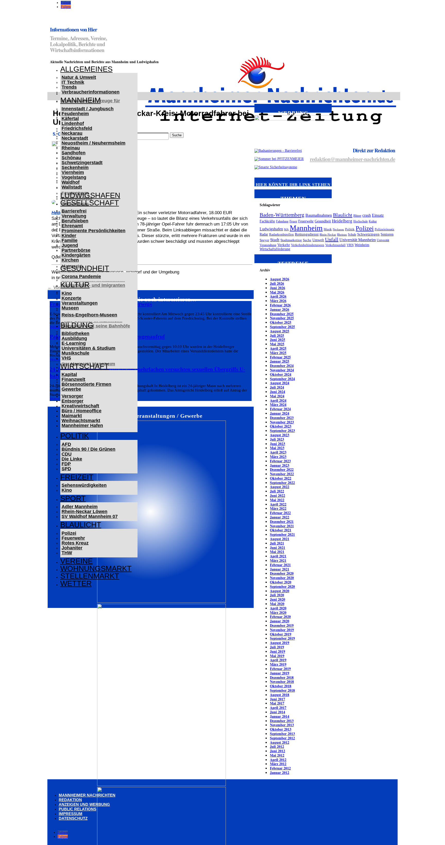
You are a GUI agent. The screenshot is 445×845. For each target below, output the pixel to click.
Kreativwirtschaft (80, 405)
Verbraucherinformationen (90, 92)
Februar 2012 (280, 768)
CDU (67, 454)
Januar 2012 (279, 772)
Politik (74, 436)
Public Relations (77, 809)
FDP (66, 463)
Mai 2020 (277, 603)
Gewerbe (71, 389)
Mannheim (80, 100)
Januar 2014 (279, 716)
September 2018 (282, 690)
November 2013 (282, 724)
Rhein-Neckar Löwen (84, 511)
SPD (66, 468)
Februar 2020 (280, 616)
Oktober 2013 (280, 729)
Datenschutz (73, 818)
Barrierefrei (74, 211)
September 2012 (282, 738)
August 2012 (279, 742)
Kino (67, 293)
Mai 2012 (277, 755)
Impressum (70, 813)
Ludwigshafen (90, 195)
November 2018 (282, 681)
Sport (73, 498)
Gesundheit (84, 268)
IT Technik (73, 82)
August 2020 (279, 590)
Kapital (69, 374)
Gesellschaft (89, 203)
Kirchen (70, 260)
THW (67, 552)
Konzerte (71, 298)
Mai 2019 (277, 655)
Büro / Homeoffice (81, 410)
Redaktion (70, 800)
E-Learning (74, 343)
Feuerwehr (73, 538)
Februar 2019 (280, 668)
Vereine (76, 561)
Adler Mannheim (80, 506)
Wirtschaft (84, 366)
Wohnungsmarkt (96, 568)
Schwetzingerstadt (82, 162)
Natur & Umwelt (79, 77)
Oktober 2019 (280, 634)
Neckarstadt (75, 138)
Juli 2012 (277, 746)
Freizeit (76, 477)
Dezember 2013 (282, 720)
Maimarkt (72, 415)
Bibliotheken (75, 333)
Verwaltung (74, 216)
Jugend (70, 245)
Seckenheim (75, 167)
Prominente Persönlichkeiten (93, 230)
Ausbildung (74, 338)
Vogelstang (74, 177)
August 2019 (279, 642)
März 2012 (278, 763)
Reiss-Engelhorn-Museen (89, 314)
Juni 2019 (277, 651)
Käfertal (70, 118)
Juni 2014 (277, 712)
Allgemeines (86, 69)
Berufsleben (75, 220)
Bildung (76, 325)
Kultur (75, 285)
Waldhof (71, 182)
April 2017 (278, 707)
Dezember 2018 (282, 677)
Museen (70, 308)
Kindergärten (76, 255)
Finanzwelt (73, 379)
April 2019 (278, 660)
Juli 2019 (277, 647)
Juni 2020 (277, 599)
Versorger (72, 396)
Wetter (76, 583)
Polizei (69, 533)
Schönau (71, 157)
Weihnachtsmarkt (81, 420)
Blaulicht (80, 525)
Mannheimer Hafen (82, 425)
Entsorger (72, 401)
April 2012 (278, 759)
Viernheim (73, 172)
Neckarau (72, 133)
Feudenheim (75, 113)
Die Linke (72, 459)
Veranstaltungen (80, 303)
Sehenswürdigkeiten (84, 485)
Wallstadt (72, 187)
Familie (70, 240)
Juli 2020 (277, 595)
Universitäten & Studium (88, 348)
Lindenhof (73, 123)
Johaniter (72, 547)
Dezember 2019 (282, 625)
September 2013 (282, 733)
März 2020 (278, 612)
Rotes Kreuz (75, 543)
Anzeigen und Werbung (84, 804)
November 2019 (282, 629)
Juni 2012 (277, 751)
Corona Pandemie (81, 276)
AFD (66, 444)
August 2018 (279, 694)
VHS (66, 358)
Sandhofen (73, 152)
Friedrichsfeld (77, 128)
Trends (69, 87)
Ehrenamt (72, 225)
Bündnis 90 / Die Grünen (88, 449)
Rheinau (71, 147)
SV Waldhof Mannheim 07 (90, 516)
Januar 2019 (279, 673)
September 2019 (282, 638)
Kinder (69, 235)
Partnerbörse (76, 250)
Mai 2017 (277, 703)
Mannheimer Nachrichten (87, 795)
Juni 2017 (277, 699)
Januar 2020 (279, 621)
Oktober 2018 (280, 686)
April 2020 (278, 608)
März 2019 (278, 664)
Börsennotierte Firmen (86, 384)
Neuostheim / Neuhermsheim (93, 143)
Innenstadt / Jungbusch (88, 108)
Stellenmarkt (89, 576)
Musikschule (75, 353)
